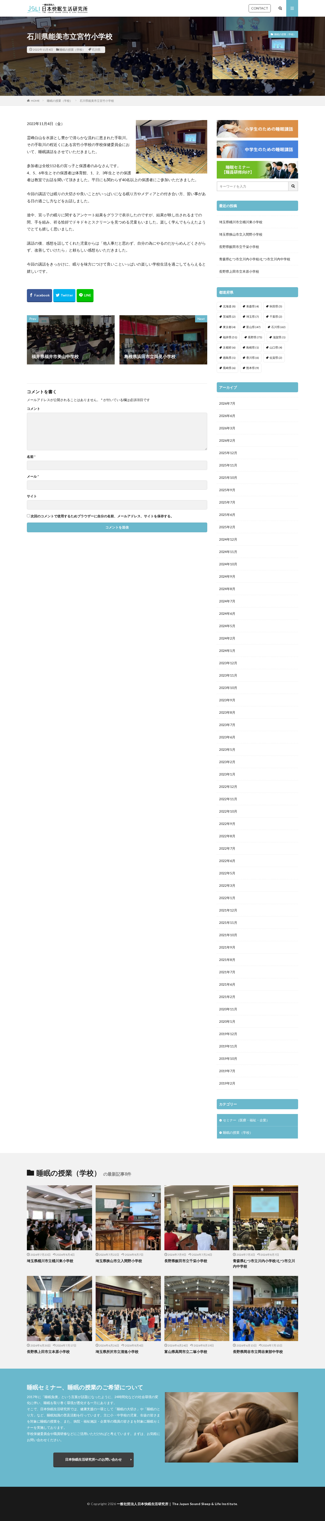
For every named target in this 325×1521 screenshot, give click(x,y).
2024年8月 (227, 589)
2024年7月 (227, 601)
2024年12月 (228, 539)
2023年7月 (227, 725)
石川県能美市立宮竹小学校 (97, 100)
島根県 (252, 347)
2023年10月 (228, 688)
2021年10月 (228, 935)
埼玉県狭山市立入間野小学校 (240, 234)
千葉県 (276, 316)
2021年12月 (228, 910)
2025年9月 (227, 490)
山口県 (276, 347)
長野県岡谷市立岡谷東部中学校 (258, 1351)
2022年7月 (227, 848)
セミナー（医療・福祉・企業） (246, 1120)
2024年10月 (228, 564)
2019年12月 (228, 1034)
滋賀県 (279, 337)
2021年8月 (227, 960)
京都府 (229, 347)
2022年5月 (227, 873)
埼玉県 (252, 316)
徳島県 (229, 357)
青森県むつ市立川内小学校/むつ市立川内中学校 (254, 259)
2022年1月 (227, 898)
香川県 (252, 357)
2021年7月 (227, 972)
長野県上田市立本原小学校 (239, 271)
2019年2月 (227, 1083)
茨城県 (229, 316)
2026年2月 (227, 440)
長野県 (255, 337)
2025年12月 (228, 453)
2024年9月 (227, 576)
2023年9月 (227, 700)
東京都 (229, 327)
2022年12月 (228, 787)
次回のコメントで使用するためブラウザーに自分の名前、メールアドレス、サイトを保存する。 (102, 516)
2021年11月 (228, 922)
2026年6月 (227, 416)
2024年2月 (227, 638)
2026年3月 (227, 428)
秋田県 (276, 306)
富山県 (253, 327)
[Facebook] (39, 295)
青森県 (252, 306)
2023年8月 (227, 712)
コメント (33, 408)
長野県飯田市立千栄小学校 (239, 247)
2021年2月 (227, 997)
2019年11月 (228, 1046)
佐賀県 (276, 357)
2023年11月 (228, 675)
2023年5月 (227, 749)
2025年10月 (228, 477)
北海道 (229, 306)
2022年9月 (227, 824)
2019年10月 (228, 1058)
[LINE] (85, 295)
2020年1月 (227, 1021)
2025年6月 (227, 515)
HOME (35, 100)
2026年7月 (227, 403)
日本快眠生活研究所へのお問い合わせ (93, 1459)
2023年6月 (227, 737)
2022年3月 (227, 885)
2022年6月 (227, 861)
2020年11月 (228, 1009)
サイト (32, 496)
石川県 (96, 49)
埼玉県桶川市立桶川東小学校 (240, 222)
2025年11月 (228, 465)
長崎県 (229, 368)
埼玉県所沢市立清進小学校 (117, 1351)
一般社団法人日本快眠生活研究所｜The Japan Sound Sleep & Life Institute (177, 1504)
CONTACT (259, 8)
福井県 (230, 337)
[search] (293, 186)
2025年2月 (227, 527)
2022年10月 (228, 811)
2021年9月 (227, 947)
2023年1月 (227, 774)
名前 (31, 456)
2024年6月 (227, 613)
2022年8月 (227, 836)
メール (33, 476)
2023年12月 (228, 663)
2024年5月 (227, 626)
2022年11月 (228, 799)
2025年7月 (227, 502)
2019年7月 (227, 1071)
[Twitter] (64, 295)
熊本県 (252, 368)
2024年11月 (228, 552)
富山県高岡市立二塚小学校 (185, 1351)
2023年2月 (227, 762)
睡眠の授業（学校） (72, 49)
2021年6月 (227, 984)
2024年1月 (227, 651)
